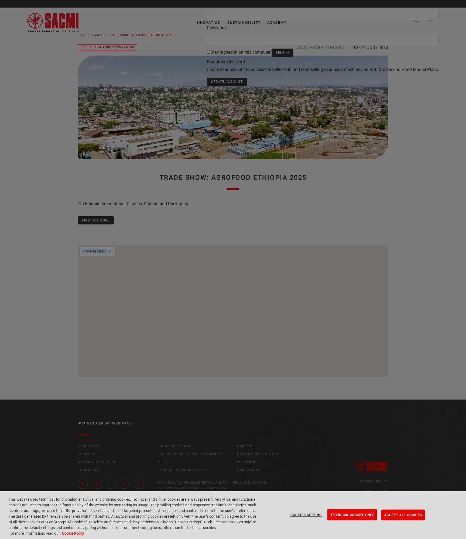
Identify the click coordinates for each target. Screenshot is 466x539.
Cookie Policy (73, 533)
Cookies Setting (306, 515)
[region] (233, 515)
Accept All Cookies (403, 515)
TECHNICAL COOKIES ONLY (352, 515)
